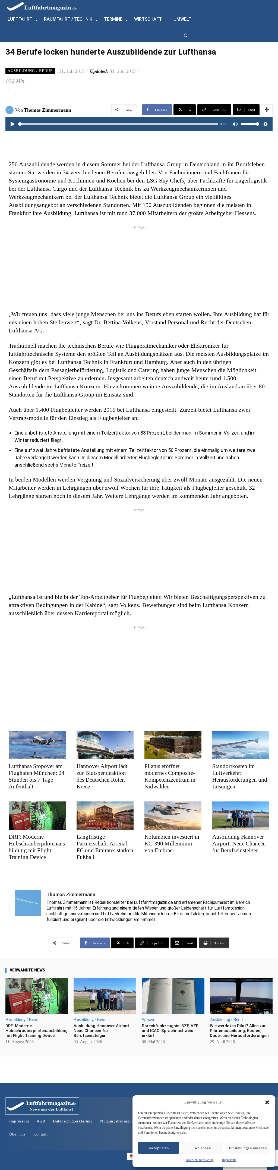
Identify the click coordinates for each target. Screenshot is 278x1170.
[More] (267, 109)
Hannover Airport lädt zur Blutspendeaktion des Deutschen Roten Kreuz (102, 776)
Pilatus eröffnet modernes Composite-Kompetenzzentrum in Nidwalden (169, 776)
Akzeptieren (158, 1148)
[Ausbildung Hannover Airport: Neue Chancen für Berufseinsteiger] (240, 815)
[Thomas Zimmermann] (10, 110)
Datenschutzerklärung (200, 1160)
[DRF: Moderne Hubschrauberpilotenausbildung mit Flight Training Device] (37, 815)
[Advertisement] (139, 268)
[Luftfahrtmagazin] (46, 6)
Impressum (229, 1160)
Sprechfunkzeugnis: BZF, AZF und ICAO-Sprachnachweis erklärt (170, 1030)
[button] (267, 1102)
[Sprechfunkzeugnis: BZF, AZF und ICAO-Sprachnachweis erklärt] (173, 996)
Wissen (148, 1019)
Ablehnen (202, 1148)
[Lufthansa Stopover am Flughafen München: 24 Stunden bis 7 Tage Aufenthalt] (37, 745)
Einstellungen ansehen (248, 1148)
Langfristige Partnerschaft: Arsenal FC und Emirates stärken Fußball (105, 847)
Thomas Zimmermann (47, 110)
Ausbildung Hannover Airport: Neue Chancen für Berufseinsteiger (239, 844)
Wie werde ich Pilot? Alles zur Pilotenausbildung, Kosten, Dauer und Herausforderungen (239, 1030)
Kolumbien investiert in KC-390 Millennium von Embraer (171, 844)
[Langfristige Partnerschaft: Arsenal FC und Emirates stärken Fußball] (105, 815)
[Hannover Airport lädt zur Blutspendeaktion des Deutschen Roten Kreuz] (105, 745)
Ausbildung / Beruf (30, 71)
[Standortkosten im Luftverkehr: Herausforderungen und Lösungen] (240, 745)
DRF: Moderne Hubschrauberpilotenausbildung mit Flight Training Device (37, 847)
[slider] (118, 124)
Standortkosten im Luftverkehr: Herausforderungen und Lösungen (239, 776)
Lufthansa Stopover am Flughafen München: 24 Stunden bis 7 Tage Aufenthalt (37, 776)
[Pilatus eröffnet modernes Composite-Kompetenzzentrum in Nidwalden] (172, 745)
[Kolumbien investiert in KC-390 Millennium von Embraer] (172, 815)
